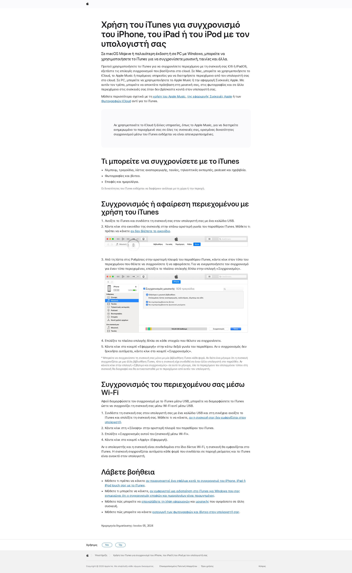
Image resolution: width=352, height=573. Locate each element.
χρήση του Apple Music (169, 96)
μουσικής (202, 501)
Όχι (120, 545)
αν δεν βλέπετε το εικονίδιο (150, 231)
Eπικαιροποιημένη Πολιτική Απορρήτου (178, 566)
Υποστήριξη (101, 555)
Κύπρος (262, 566)
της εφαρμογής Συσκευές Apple (209, 96)
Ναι (107, 545)
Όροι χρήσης (207, 566)
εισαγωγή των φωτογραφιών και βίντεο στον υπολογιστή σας (195, 512)
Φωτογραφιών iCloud (116, 101)
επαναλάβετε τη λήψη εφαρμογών (166, 501)
